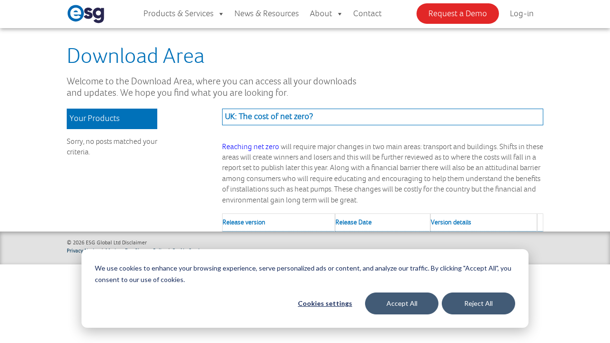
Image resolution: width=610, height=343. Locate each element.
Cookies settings (325, 303)
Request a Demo (457, 14)
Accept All (401, 303)
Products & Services (178, 14)
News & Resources (266, 14)
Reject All (478, 303)
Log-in (522, 14)
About (321, 14)
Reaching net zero (250, 147)
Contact (367, 14)
